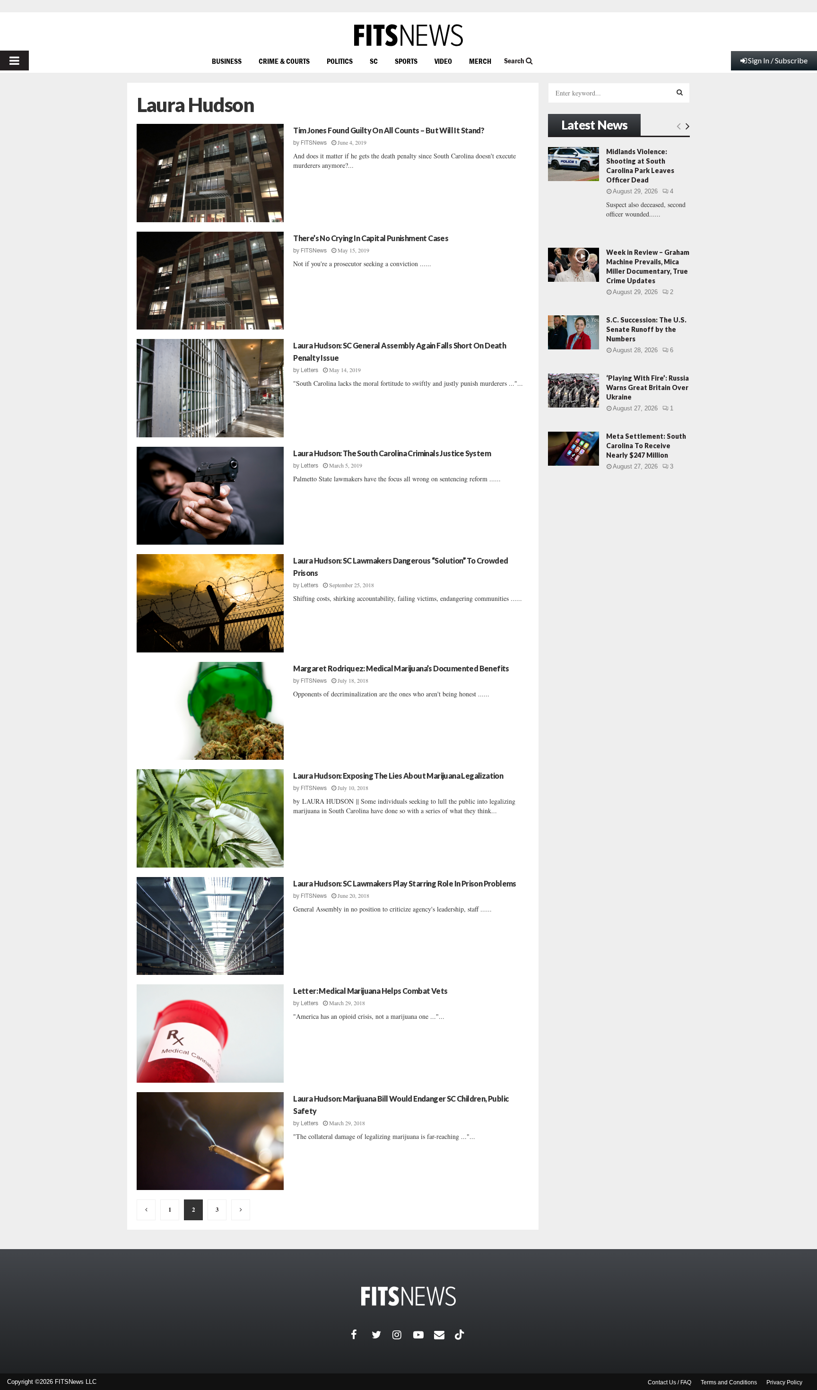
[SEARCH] (679, 92)
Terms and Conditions (729, 1382)
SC (374, 61)
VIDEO (443, 61)
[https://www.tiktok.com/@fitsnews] (460, 1334)
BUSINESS (227, 61)
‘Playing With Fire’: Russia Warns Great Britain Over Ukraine (647, 387)
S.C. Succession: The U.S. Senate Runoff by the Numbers (646, 329)
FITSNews (314, 142)
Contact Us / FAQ (669, 1382)
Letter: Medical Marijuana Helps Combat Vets (370, 990)
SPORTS (406, 61)
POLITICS (340, 61)
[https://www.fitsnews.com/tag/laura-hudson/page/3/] (240, 1209)
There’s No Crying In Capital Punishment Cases (370, 238)
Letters (309, 370)
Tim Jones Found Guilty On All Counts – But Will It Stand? (388, 130)
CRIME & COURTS (284, 61)
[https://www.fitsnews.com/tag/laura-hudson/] (146, 1209)
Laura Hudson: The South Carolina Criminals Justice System (392, 453)
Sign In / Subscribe (778, 60)
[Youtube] (423, 1334)
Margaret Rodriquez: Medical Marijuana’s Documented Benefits (401, 668)
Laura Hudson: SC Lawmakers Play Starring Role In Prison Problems (404, 883)
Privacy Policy (784, 1382)
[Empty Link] (678, 126)
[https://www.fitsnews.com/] (408, 35)
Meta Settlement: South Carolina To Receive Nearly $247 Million (646, 445)
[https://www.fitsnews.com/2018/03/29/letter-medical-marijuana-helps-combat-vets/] (210, 1033)
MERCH (480, 61)
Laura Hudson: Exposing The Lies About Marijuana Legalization (398, 775)
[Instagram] (402, 1334)
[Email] (444, 1334)
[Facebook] (361, 1334)
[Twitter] (382, 1334)
